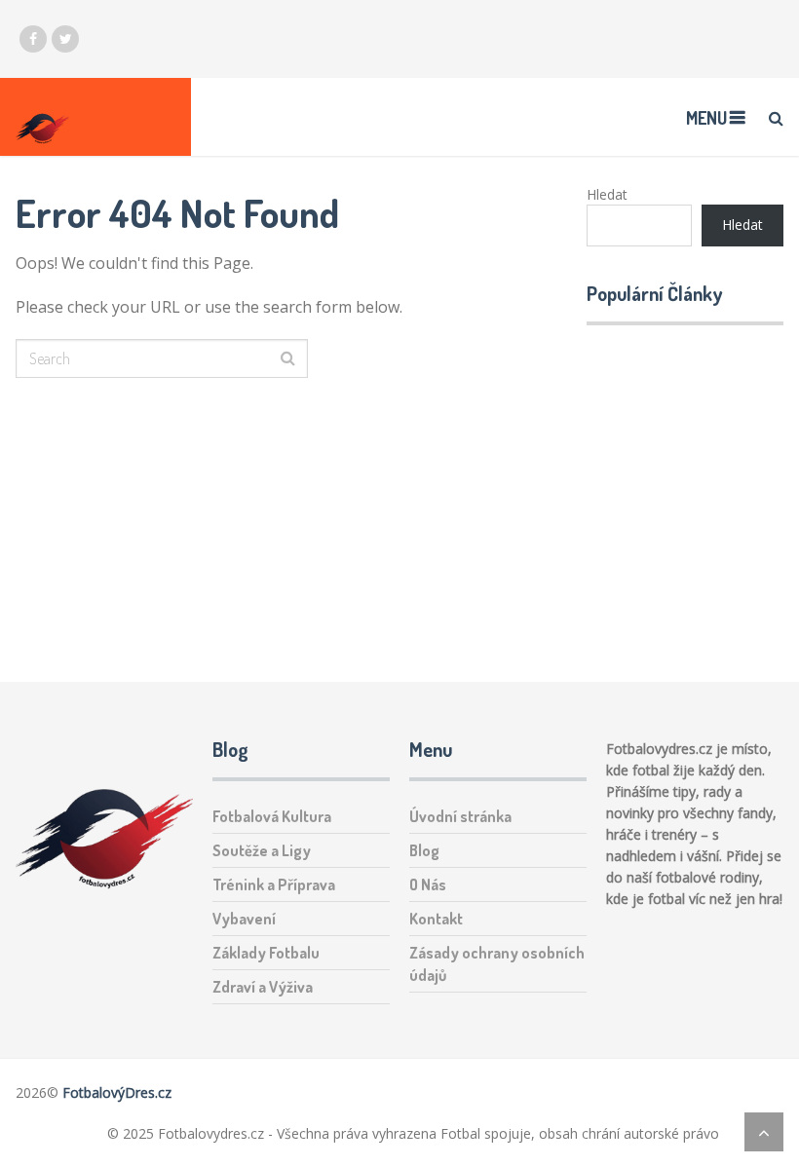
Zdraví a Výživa (262, 987)
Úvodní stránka (460, 816)
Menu (706, 118)
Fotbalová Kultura (271, 816)
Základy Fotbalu (266, 952)
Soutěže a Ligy (261, 850)
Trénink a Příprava (273, 884)
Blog (424, 850)
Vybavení (244, 918)
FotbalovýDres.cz (116, 1092)
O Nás (427, 884)
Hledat (607, 194)
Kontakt (436, 918)
